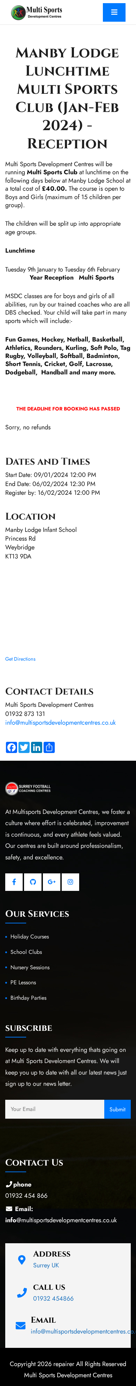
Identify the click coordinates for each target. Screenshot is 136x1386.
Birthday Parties (28, 998)
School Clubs (26, 952)
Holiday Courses (29, 937)
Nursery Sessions (30, 967)
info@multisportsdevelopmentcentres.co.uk (60, 722)
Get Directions (20, 658)
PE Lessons (23, 982)
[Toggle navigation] (114, 12)
